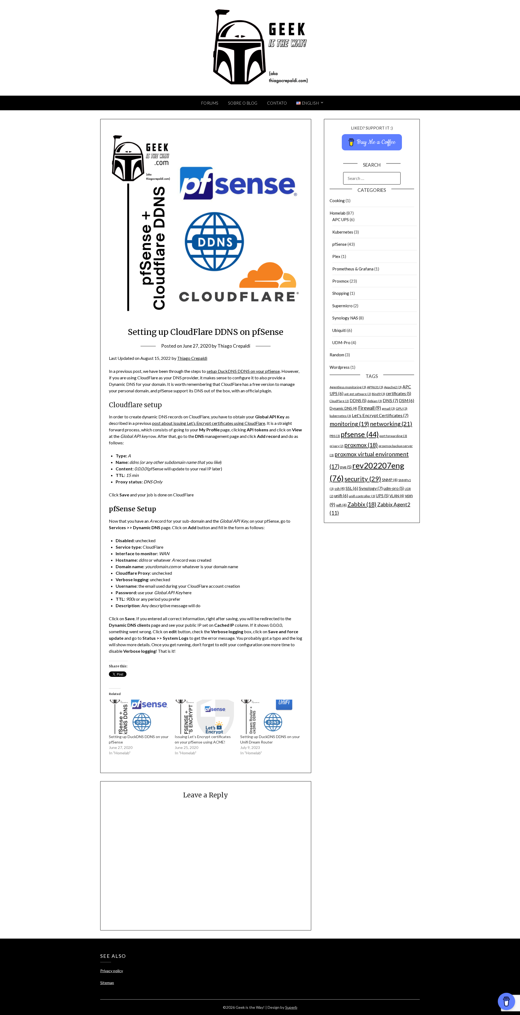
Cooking (337, 200)
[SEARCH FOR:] (372, 178)
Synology (371, 488)
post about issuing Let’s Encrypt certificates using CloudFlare (208, 423)
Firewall (369, 408)
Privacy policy (111, 970)
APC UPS (340, 219)
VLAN (396, 496)
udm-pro (394, 488)
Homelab (338, 213)
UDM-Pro (341, 342)
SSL (352, 488)
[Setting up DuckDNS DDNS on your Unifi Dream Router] (270, 717)
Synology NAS (345, 317)
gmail (388, 408)
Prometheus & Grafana (352, 268)
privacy (336, 446)
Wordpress (340, 367)
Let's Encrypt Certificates (380, 415)
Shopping (340, 293)
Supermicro (342, 305)
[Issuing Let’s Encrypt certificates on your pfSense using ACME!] (205, 717)
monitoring (349, 423)
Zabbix (361, 504)
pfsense (360, 434)
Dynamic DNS (343, 408)
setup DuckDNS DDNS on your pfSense (243, 371)
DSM (406, 400)
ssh (339, 488)
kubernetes (340, 416)
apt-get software (357, 394)
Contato (277, 103)
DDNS (358, 400)
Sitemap (107, 982)
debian (374, 401)
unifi (341, 495)
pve (346, 467)
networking (391, 423)
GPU (401, 408)
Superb (291, 1007)
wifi (341, 505)
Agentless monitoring (348, 387)
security (362, 479)
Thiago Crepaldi (233, 346)
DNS (390, 400)
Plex (336, 256)
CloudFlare (339, 401)
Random (337, 354)
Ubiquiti (339, 330)
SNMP (390, 480)
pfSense (339, 244)
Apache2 (393, 387)
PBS (335, 436)
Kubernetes (342, 231)
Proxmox (340, 281)
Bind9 (378, 394)
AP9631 (375, 387)
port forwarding (393, 436)
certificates (398, 393)
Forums (210, 103)
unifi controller (362, 496)
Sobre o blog (243, 103)
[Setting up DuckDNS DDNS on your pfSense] (139, 717)
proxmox (361, 444)
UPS (382, 495)
